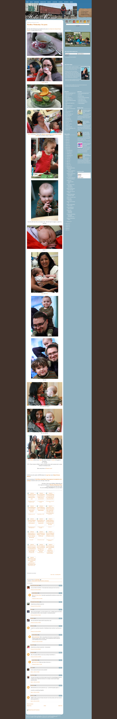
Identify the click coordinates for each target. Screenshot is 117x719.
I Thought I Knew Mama (35, 601)
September (69, 155)
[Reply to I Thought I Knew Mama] (60, 602)
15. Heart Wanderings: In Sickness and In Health (50, 553)
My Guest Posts (81, 96)
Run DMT (32, 644)
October (68, 153)
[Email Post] (40, 579)
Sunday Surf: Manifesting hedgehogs (69, 211)
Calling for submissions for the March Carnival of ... (71, 175)
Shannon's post (49, 468)
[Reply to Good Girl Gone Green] (60, 585)
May (68, 161)
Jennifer (43, 82)
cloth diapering (68, 105)
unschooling (67, 126)
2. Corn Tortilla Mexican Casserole (40, 501)
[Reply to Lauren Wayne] (60, 593)
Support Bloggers (81, 103)
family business (68, 111)
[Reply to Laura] (60, 667)
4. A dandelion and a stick (31, 514)
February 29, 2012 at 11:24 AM (37, 598)
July (68, 158)
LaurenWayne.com (81, 99)
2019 (67, 137)
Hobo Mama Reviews (82, 100)
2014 (67, 145)
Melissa (29, 134)
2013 (67, 147)
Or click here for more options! (70, 57)
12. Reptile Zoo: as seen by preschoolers (49, 540)
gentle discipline (68, 114)
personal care (67, 121)
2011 (67, 223)
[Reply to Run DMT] (60, 645)
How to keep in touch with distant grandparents (70, 186)
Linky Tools (52, 574)
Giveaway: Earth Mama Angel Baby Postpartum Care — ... (71, 215)
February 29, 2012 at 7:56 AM (36, 622)
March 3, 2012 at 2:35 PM (35, 692)
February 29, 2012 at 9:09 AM (36, 649)
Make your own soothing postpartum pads (87, 155)
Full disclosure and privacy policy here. (72, 86)
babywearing (67, 94)
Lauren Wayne (34, 634)
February (68, 166)
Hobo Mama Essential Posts (83, 93)
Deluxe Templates (52, 715)
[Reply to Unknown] (60, 626)
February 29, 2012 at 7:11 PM (37, 664)
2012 (67, 148)
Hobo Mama (40, 715)
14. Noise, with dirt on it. (40, 552)
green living (67, 115)
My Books (80, 94)
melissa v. (32, 695)
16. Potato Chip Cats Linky (31, 565)
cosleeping (67, 107)
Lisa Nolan (33, 675)
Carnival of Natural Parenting (83, 97)
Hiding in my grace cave (71, 197)
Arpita (42, 293)
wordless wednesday (45, 580)
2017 (67, 140)
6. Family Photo (50, 514)
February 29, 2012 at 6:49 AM (36, 589)
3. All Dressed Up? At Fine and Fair (50, 501)
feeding (66, 112)
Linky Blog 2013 (57, 574)
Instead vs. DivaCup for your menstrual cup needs (86, 144)
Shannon (53, 459)
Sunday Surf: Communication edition (70, 181)
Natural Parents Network (82, 101)
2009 (67, 226)
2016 (67, 142)
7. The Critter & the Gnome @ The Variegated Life (31, 527)
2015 (67, 144)
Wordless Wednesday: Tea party (37, 25)
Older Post (60, 705)
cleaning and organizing (69, 103)
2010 (67, 225)
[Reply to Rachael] (60, 618)
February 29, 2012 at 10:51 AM (37, 641)
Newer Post (29, 705)
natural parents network (36, 580)
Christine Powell (36, 662)
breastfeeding (67, 99)
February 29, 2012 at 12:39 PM (36, 656)
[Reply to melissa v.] (60, 695)
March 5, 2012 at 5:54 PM (35, 701)
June (68, 160)
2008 (67, 228)
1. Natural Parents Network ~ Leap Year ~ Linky (31, 501)
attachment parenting (69, 93)
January (68, 221)
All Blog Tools (58, 715)
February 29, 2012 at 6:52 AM (36, 606)
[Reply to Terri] (60, 609)
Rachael (32, 618)
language (67, 118)
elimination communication (70, 108)
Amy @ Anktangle (36, 637)
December (69, 150)
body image (67, 97)
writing (66, 129)
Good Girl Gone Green (35, 585)
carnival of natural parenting (70, 100)
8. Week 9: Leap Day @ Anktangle (41, 527)
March (68, 164)
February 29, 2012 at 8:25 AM (36, 631)
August (68, 156)
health (66, 116)
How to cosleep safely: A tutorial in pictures (86, 122)
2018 (67, 139)
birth (66, 96)
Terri (31, 609)
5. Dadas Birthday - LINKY (40, 514)
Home (45, 705)
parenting (67, 119)
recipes (66, 125)
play (66, 122)
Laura (32, 667)
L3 (45, 249)
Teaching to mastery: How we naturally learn (87, 111)
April (68, 163)
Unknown (32, 625)
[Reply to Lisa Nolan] (60, 675)
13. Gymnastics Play (31, 552)
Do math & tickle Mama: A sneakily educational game (86, 133)
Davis (47, 293)
